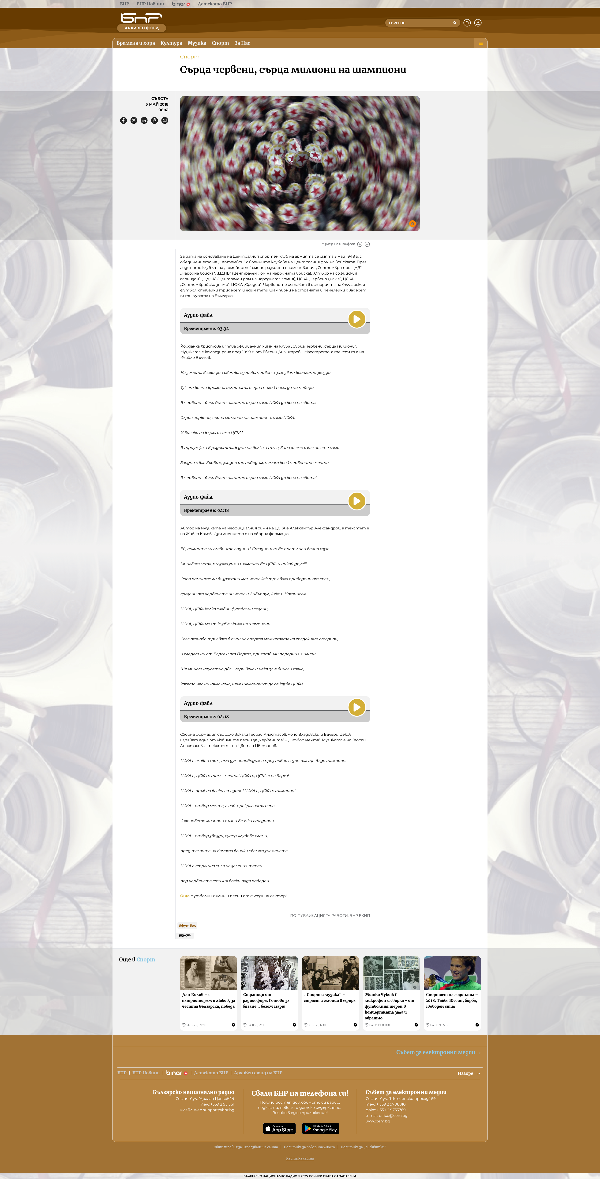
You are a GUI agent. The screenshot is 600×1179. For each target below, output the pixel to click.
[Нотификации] (467, 23)
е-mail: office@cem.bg (387, 1115)
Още (185, 896)
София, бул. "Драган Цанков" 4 (205, 1098)
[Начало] (141, 18)
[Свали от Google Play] (320, 1128)
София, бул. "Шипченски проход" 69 (401, 1098)
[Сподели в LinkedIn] (144, 120)
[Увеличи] (360, 244)
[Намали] (367, 244)
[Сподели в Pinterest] (154, 120)
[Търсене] (454, 23)
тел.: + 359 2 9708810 (386, 1104)
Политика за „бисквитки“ (363, 1147)
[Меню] (480, 43)
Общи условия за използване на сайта (246, 1147)
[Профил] (478, 23)
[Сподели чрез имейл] (165, 120)
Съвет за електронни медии (435, 1052)
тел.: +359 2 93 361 (217, 1104)
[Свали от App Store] (279, 1128)
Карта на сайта (300, 1158)
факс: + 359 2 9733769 (386, 1110)
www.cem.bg (378, 1121)
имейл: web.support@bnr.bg (207, 1110)
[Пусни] (357, 319)
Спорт (189, 57)
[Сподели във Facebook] (123, 120)
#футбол (187, 925)
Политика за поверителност (309, 1147)
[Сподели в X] (134, 120)
